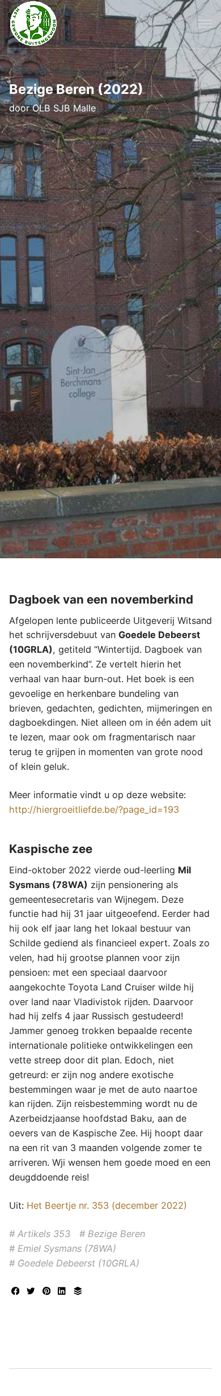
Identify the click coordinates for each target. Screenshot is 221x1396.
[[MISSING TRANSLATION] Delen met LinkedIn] (63, 1292)
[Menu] (205, 24)
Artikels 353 (44, 1233)
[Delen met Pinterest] (48, 1292)
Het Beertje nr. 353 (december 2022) (107, 1205)
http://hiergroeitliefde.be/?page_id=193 (94, 809)
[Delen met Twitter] (32, 1292)
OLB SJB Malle (64, 108)
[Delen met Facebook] (17, 1292)
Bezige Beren (116, 1233)
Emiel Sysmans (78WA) (67, 1248)
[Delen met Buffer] (77, 1292)
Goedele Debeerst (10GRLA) (78, 1263)
